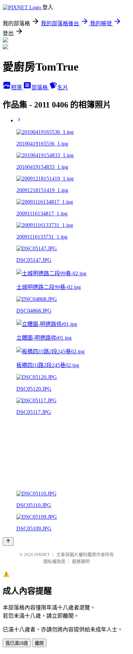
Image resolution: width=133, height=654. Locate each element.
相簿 (17, 87)
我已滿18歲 (16, 643)
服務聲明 (81, 561)
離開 (39, 643)
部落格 (40, 87)
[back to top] (8, 541)
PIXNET (42, 554)
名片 (62, 87)
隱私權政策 (54, 561)
